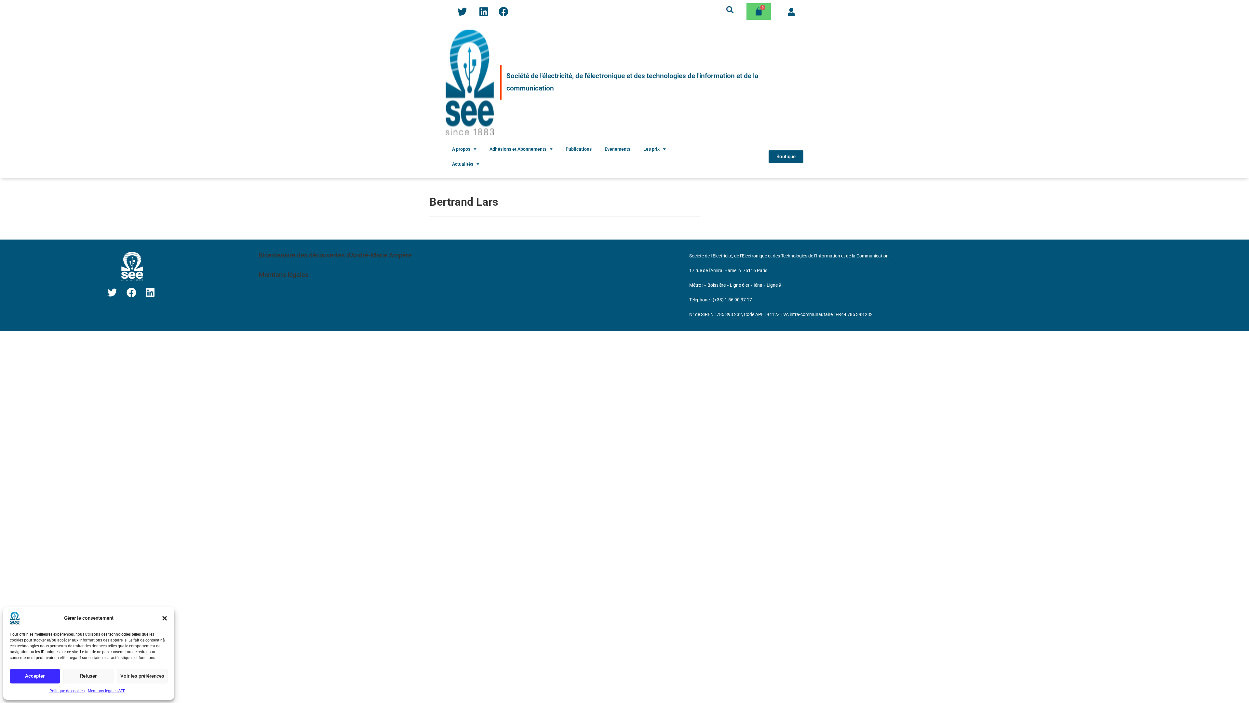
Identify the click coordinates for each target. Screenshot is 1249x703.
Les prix (651, 149)
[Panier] (758, 11)
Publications (579, 149)
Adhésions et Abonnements (518, 149)
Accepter (35, 676)
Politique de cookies (67, 691)
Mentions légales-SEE (106, 691)
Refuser (88, 676)
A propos (461, 149)
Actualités (462, 164)
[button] (164, 618)
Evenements (617, 149)
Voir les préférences (142, 676)
